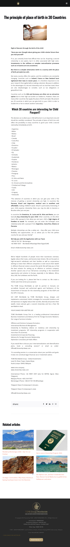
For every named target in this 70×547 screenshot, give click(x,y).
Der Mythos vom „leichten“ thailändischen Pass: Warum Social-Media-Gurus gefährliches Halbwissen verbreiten (51, 477)
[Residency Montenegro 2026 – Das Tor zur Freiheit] (18, 439)
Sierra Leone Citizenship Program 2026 (49, 453)
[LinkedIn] (49, 404)
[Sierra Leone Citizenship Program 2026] (51, 440)
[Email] (55, 404)
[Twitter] (46, 404)
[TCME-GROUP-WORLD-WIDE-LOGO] (18, 2)
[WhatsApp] (52, 404)
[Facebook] (43, 404)
